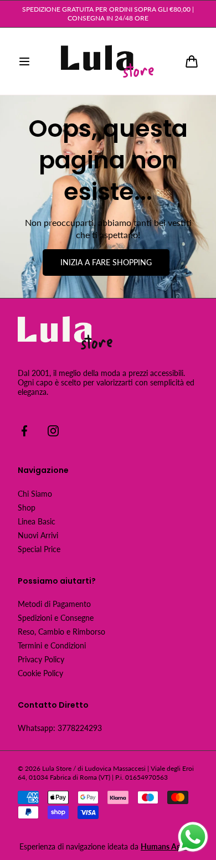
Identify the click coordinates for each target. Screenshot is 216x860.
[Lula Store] (108, 61)
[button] (24, 61)
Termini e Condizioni (52, 645)
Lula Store (56, 768)
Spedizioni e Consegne (56, 617)
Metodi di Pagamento (54, 604)
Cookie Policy (40, 673)
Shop (26, 507)
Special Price (39, 549)
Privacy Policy (41, 659)
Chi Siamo (35, 493)
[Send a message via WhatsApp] (193, 837)
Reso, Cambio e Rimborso (61, 631)
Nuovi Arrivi (38, 535)
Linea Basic (36, 521)
